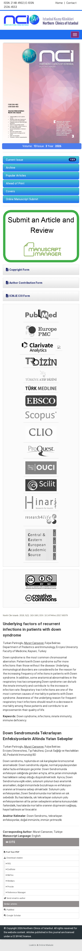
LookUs (32, 945)
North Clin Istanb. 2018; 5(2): (16, 615)
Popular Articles (16, 175)
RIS (9, 863)
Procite (10, 886)
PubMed (10, 910)
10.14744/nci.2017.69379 (56, 615)
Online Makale (46, 945)
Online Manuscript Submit (22, 199)
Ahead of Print (15, 183)
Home (60, 2)
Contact (71, 2)
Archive (10, 167)
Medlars (11, 881)
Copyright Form (19, 269)
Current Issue (40, 159)
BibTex (10, 875)
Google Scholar (13, 915)
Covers (10, 191)
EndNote (11, 869)
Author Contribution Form (25, 282)
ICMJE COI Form (19, 295)
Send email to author (15, 898)
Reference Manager (16, 892)
